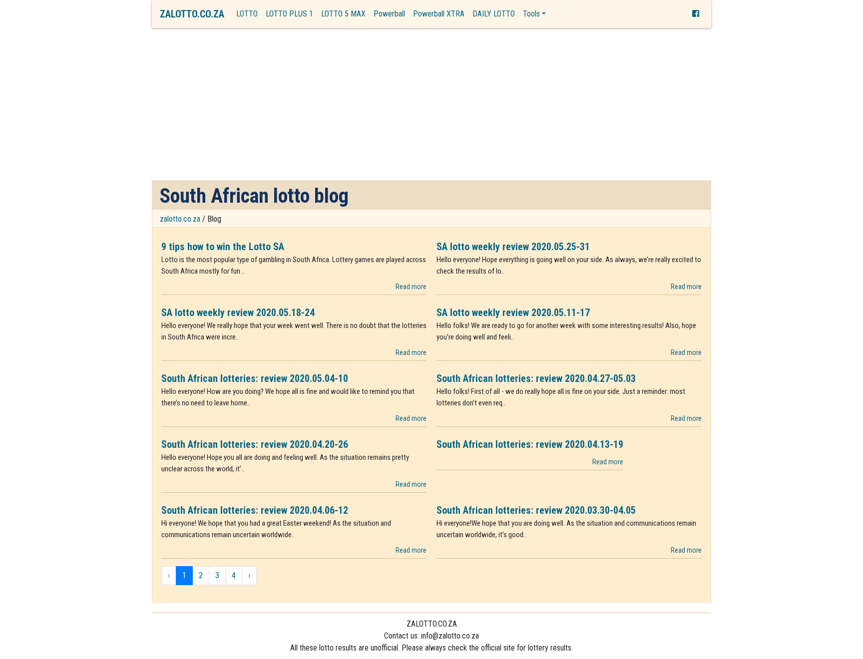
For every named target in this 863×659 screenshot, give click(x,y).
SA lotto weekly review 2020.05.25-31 (513, 247)
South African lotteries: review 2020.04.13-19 (529, 444)
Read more (411, 287)
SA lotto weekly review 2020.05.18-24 (238, 313)
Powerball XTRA (438, 13)
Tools (531, 13)
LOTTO (247, 13)
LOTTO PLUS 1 (289, 13)
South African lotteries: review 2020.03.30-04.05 (536, 510)
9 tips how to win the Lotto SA (222, 247)
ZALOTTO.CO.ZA (192, 14)
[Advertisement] (431, 105)
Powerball (389, 13)
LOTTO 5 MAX (343, 13)
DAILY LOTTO (493, 13)
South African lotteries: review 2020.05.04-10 (254, 378)
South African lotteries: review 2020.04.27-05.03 (536, 378)
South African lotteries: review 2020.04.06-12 (254, 510)
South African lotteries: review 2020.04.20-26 (254, 444)
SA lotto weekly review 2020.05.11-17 (513, 313)
